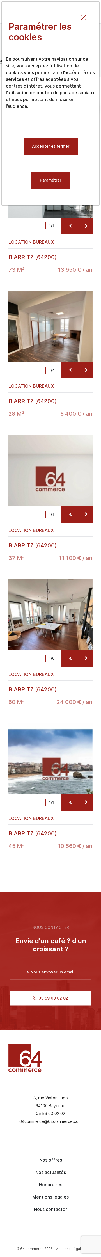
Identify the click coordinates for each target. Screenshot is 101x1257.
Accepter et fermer (50, 146)
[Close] (83, 17)
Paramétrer (50, 180)
